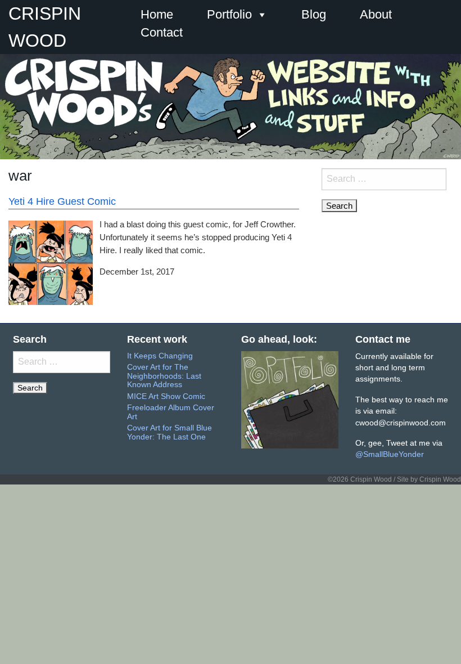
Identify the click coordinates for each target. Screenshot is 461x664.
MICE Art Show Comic (166, 396)
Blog (313, 14)
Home (157, 14)
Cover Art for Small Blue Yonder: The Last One (169, 432)
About (376, 14)
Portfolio (229, 14)
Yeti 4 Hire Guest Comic (62, 201)
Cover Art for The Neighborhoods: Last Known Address (164, 376)
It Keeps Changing (160, 356)
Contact (162, 32)
